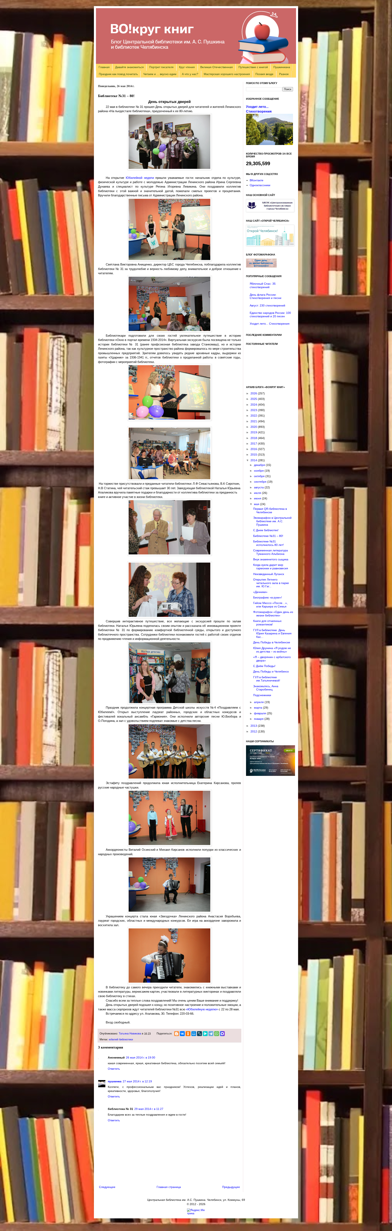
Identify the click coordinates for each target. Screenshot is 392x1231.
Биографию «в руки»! (267, 597)
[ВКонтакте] (182, 1033)
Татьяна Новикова (130, 1033)
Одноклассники (260, 185)
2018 (254, 438)
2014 (254, 460)
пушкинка (114, 1081)
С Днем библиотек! (265, 530)
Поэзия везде (264, 74)
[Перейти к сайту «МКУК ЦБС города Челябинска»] (270, 211)
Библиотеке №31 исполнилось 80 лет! (268, 543)
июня (258, 498)
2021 (254, 421)
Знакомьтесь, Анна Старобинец (265, 688)
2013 (254, 725)
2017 (254, 443)
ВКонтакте (256, 180)
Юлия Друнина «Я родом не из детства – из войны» (272, 649)
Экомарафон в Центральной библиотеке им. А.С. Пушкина (272, 521)
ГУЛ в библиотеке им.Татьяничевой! (266, 679)
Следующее (107, 1187)
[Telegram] (210, 1033)
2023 (254, 410)
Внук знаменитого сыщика (270, 559)
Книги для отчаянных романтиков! (267, 622)
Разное (284, 74)
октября (259, 476)
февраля (260, 713)
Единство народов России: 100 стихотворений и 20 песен (270, 314)
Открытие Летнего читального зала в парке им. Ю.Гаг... (271, 583)
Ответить (114, 1068)
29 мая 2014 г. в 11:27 (148, 1108)
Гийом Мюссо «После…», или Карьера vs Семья (270, 604)
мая (257, 504)
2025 (254, 398)
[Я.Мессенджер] (205, 1033)
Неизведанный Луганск (268, 574)
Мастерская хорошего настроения (227, 74)
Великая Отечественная (216, 67)
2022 (254, 415)
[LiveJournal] (199, 1033)
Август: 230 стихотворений (267, 305)
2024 (254, 404)
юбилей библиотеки (121, 1039)
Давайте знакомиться (129, 67)
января (259, 718)
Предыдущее (231, 1187)
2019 (254, 432)
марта (258, 707)
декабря (260, 465)
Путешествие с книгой (253, 67)
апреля (259, 702)
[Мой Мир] (193, 1033)
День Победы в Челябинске (271, 642)
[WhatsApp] (216, 1033)
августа (259, 487)
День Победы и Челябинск (271, 671)
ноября (259, 470)
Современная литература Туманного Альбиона (270, 552)
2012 (254, 731)
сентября (260, 481)
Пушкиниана (281, 67)
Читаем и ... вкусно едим (159, 74)
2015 (254, 454)
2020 (254, 426)
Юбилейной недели (140, 177)
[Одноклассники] (188, 1033)
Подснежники (262, 695)
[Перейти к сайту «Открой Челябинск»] (270, 245)
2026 (254, 393)
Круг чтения (187, 67)
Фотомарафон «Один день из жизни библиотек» (273, 613)
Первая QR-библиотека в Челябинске (270, 510)
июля (258, 492)
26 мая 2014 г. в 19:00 (140, 1057)
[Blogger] (176, 1033)
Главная (104, 67)
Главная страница (169, 1187)
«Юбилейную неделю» (202, 1009)
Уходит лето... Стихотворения (270, 323)
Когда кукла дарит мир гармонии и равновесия (270, 566)
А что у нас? (190, 74)
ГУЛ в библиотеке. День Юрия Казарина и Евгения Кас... (272, 633)
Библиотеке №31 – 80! (268, 536)
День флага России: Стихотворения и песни (265, 296)
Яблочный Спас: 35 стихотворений (263, 285)
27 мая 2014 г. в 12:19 (137, 1081)
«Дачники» (260, 592)
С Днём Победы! (264, 666)
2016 (254, 449)
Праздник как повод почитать (118, 74)
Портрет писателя (161, 67)
